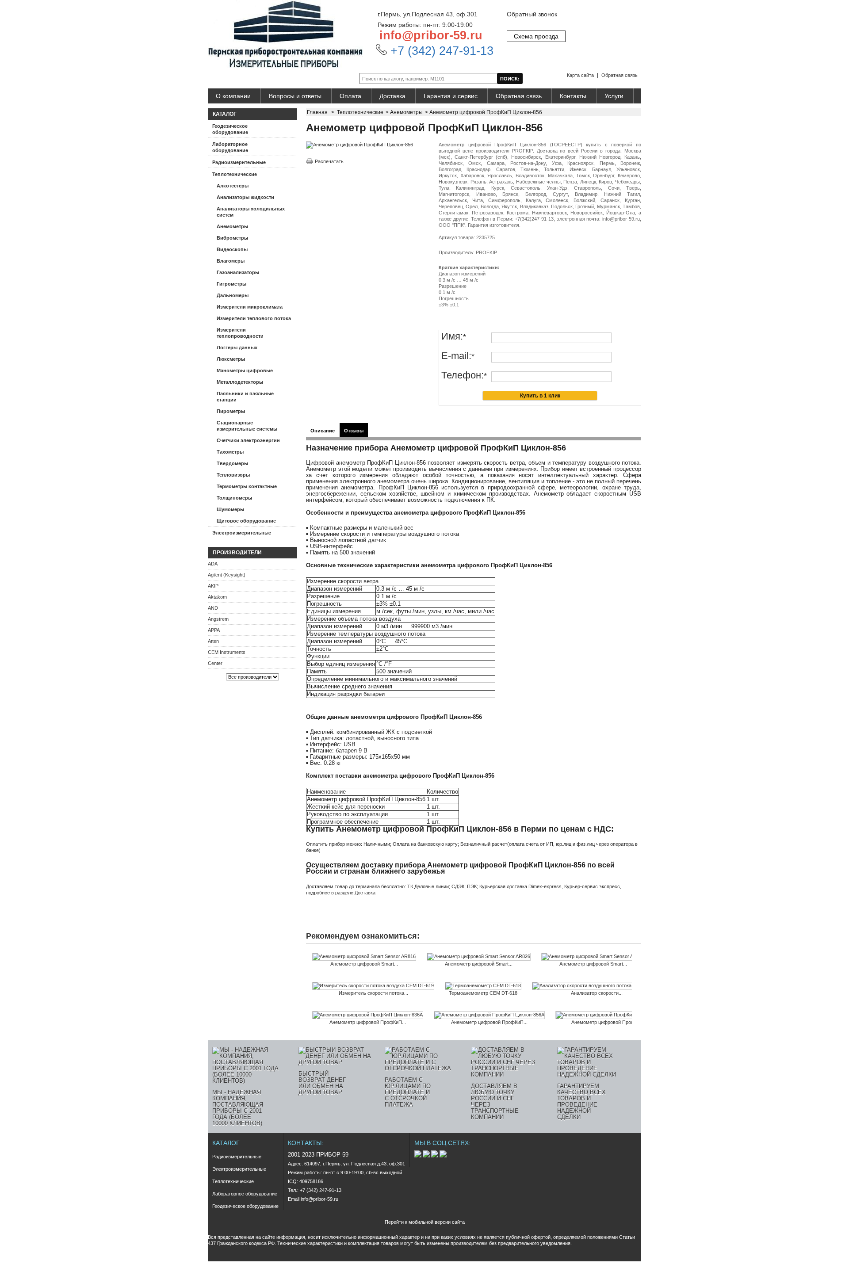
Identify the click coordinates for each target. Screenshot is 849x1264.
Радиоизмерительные (239, 162)
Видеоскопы (232, 249)
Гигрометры (231, 283)
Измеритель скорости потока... (373, 993)
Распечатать (329, 161)
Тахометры (230, 451)
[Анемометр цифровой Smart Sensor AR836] (593, 957)
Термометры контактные (247, 486)
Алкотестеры (233, 185)
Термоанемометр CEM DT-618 (483, 993)
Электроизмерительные (241, 532)
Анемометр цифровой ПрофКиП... (367, 1022)
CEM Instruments (226, 652)
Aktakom (217, 597)
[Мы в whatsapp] (443, 1155)
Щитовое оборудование (246, 520)
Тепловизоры (233, 474)
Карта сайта (580, 75)
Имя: (453, 336)
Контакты (573, 95)
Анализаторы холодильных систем (251, 212)
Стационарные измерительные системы (247, 426)
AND (213, 608)
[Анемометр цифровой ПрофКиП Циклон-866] (609, 1015)
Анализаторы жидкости (245, 197)
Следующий (634, 970)
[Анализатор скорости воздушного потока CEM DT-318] (596, 986)
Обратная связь (619, 75)
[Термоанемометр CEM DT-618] (483, 986)
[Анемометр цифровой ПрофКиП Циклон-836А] (367, 1015)
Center (215, 663)
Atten (213, 641)
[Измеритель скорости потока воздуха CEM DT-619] (373, 986)
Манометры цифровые (245, 370)
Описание (322, 430)
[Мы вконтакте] (418, 1155)
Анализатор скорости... (597, 993)
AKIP (213, 585)
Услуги (613, 95)
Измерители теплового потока (254, 318)
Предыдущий (308, 970)
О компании (233, 95)
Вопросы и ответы (295, 95)
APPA (214, 630)
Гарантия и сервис (451, 95)
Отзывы (353, 430)
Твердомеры (232, 463)
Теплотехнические (234, 174)
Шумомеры (230, 509)
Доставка (392, 95)
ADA (213, 563)
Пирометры (231, 411)
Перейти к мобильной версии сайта (425, 1222)
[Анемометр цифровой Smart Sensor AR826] (479, 957)
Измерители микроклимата (250, 306)
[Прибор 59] (285, 34)
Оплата (350, 95)
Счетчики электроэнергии (248, 440)
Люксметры (231, 359)
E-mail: (457, 356)
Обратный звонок (532, 14)
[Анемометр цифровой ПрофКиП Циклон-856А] (489, 1015)
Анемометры (232, 226)
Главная (317, 112)
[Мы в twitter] (435, 1155)
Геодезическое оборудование (230, 129)
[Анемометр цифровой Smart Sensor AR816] (364, 957)
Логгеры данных (237, 347)
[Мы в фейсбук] (427, 1155)
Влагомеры (231, 260)
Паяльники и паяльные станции (245, 396)
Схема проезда (536, 36)
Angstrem (218, 619)
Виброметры (232, 238)
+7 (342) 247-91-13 (440, 50)
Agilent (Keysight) (226, 574)
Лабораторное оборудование (230, 147)
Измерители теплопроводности (240, 333)
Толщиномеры (234, 497)
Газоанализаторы (238, 272)
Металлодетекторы (240, 382)
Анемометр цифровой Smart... (364, 963)
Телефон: (464, 375)
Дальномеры (233, 295)
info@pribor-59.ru (430, 35)
